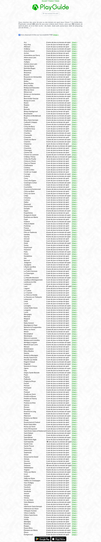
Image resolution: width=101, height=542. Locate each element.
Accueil (44, 1)
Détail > (56, 35)
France (51, 1)
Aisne (57, 1)
